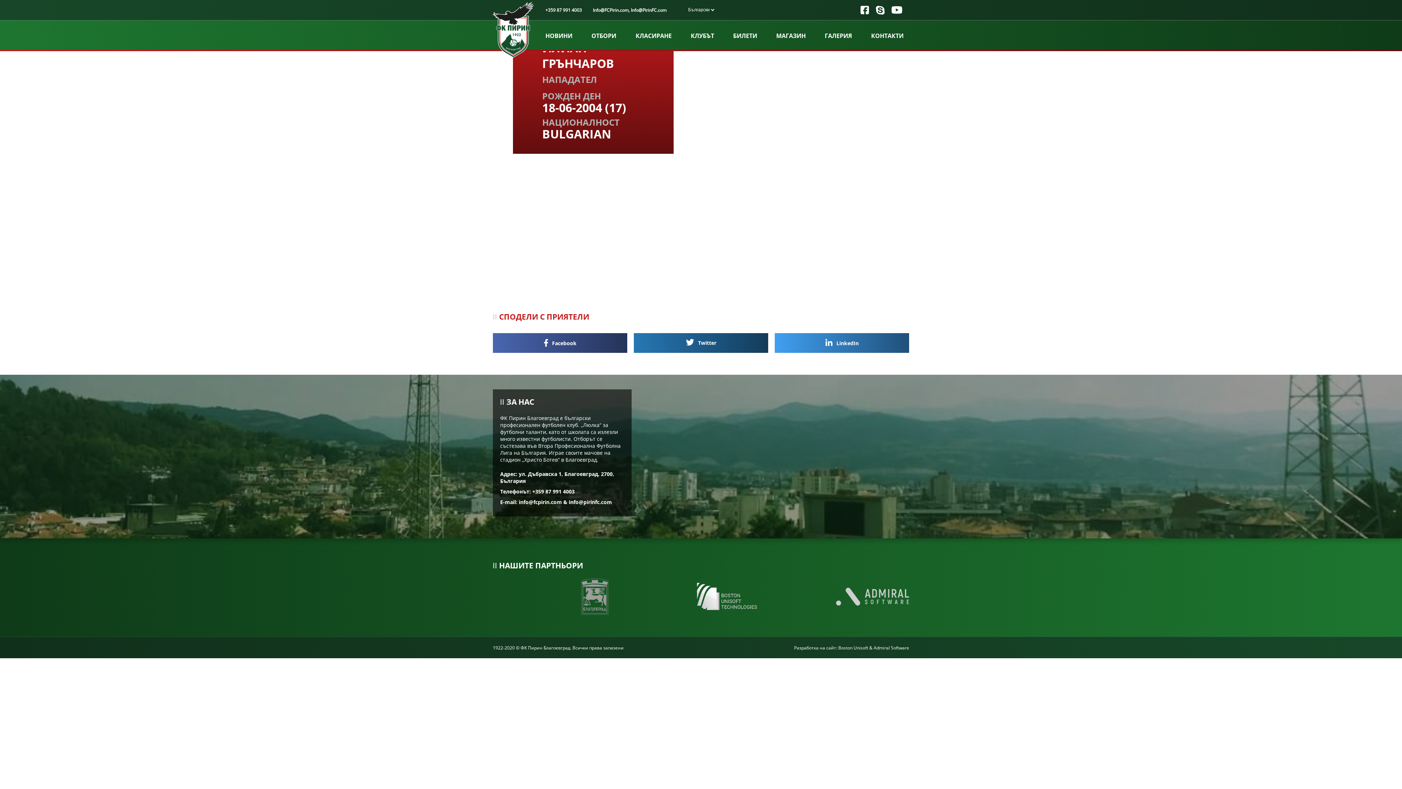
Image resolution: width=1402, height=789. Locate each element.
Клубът (702, 36)
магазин (791, 36)
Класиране (654, 36)
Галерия (838, 36)
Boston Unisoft (853, 648)
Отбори (603, 36)
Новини (558, 36)
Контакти (887, 36)
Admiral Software (891, 648)
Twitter (706, 342)
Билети (745, 36)
